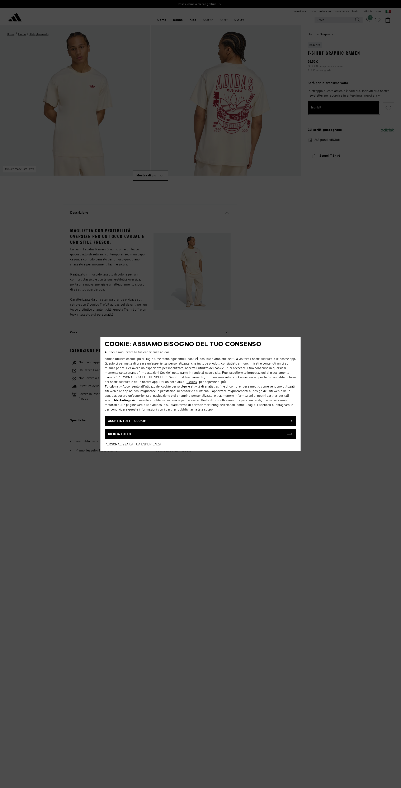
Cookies (192, 382)
